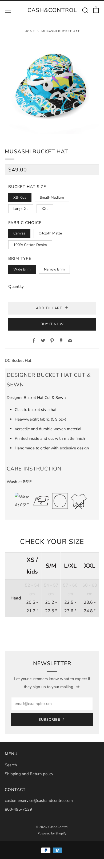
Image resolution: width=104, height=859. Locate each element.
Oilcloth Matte (50, 233)
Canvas (19, 233)
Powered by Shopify (52, 833)
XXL (45, 208)
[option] (52, 87)
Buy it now (52, 324)
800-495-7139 (18, 809)
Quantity (16, 286)
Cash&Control (52, 10)
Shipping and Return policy (29, 773)
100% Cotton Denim (30, 244)
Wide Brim (22, 269)
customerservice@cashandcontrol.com (39, 800)
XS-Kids (19, 197)
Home (30, 31)
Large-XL (20, 208)
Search (11, 765)
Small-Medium (52, 197)
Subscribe (49, 719)
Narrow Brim (54, 269)
